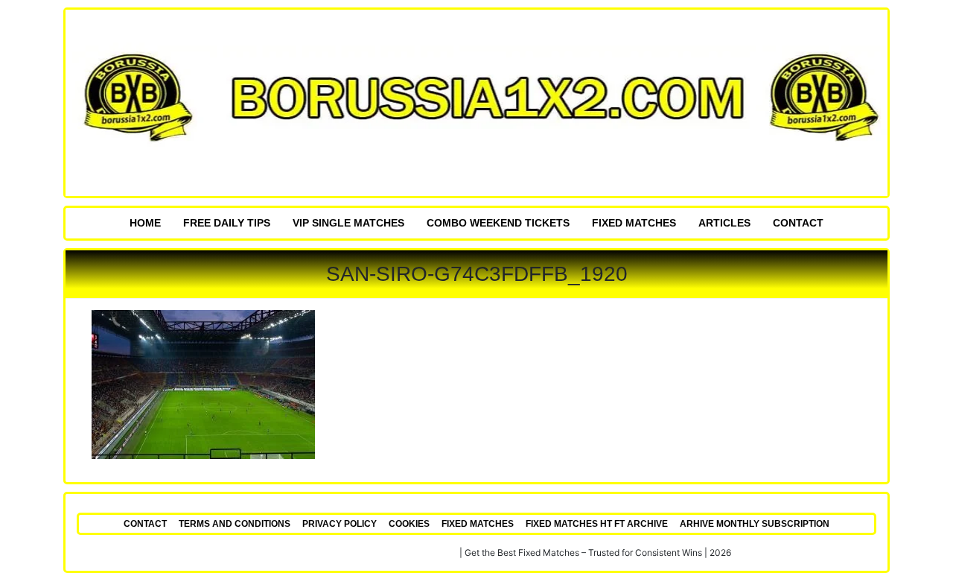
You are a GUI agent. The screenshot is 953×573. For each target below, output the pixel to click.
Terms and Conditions (234, 524)
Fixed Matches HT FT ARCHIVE (597, 524)
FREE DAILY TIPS (226, 223)
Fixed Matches (634, 223)
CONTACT (798, 223)
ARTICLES (724, 223)
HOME (145, 223)
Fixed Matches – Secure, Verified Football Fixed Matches (340, 552)
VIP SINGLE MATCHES (348, 223)
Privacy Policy (339, 524)
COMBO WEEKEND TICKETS (498, 223)
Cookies (409, 524)
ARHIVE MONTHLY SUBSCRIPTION (754, 524)
